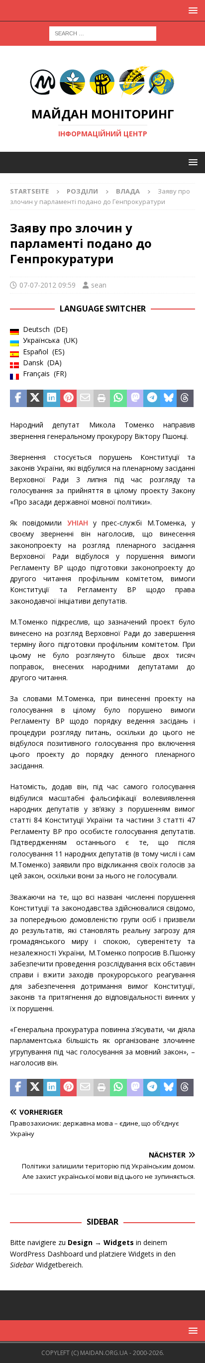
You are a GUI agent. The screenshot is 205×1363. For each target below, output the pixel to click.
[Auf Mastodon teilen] (135, 399)
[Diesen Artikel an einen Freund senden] (85, 399)
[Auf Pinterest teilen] (68, 399)
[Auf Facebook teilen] (18, 399)
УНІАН (77, 522)
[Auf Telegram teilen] (151, 399)
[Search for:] (102, 32)
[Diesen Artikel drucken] (102, 399)
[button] (191, 10)
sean (98, 285)
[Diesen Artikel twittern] (35, 399)
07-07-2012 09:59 (47, 285)
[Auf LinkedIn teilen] (51, 399)
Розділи (82, 191)
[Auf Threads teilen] (185, 399)
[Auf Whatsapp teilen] (118, 399)
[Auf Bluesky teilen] (168, 399)
